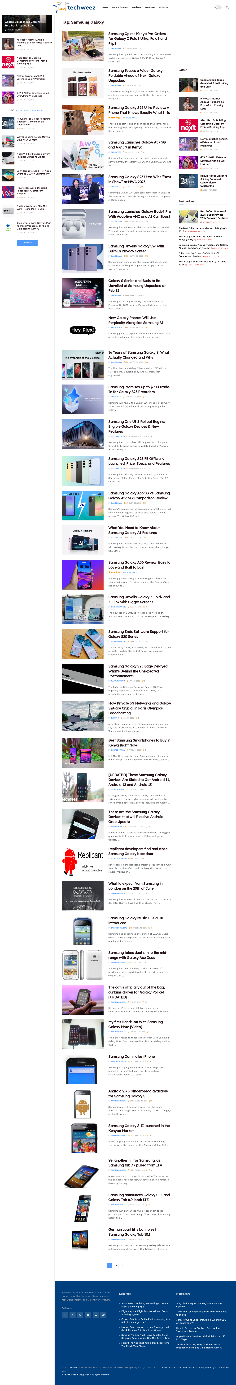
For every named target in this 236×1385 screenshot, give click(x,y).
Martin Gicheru (118, 893)
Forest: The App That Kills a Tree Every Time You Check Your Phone (145, 1344)
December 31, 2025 (210, 222)
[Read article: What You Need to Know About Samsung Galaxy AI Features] (83, 540)
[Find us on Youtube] (88, 1315)
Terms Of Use (168, 1367)
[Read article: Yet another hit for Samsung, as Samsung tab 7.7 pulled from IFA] (83, 1173)
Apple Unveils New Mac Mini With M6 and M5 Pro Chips (32, 207)
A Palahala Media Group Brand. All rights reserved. (86, 1375)
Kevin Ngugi (116, 327)
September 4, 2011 (138, 1170)
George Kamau (118, 750)
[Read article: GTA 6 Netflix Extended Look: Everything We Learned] (188, 162)
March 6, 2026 (131, 187)
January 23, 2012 (137, 1032)
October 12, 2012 (139, 928)
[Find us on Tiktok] (103, 1315)
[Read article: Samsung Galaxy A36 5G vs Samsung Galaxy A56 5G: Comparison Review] (83, 505)
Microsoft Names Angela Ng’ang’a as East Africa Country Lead (34, 42)
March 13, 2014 (137, 859)
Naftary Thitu (118, 436)
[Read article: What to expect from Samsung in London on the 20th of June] (83, 896)
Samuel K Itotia (118, 1061)
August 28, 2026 (210, 91)
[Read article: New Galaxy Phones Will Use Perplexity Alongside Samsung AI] (83, 330)
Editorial (163, 7)
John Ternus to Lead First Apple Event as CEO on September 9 (34, 172)
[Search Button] (227, 7)
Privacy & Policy (206, 1367)
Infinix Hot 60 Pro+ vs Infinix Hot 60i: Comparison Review (199, 255)
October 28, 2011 (137, 1061)
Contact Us (223, 1367)
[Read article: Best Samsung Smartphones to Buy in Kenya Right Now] (83, 753)
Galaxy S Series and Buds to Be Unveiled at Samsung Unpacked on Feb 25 (137, 285)
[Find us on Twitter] (73, 1315)
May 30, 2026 (128, 718)
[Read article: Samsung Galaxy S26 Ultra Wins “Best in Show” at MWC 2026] (83, 189)
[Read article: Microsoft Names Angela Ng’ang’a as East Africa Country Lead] (188, 104)
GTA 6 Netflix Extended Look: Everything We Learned (33, 94)
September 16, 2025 (137, 436)
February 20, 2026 (134, 362)
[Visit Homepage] (74, 7)
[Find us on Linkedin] (96, 1315)
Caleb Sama (131, 118)
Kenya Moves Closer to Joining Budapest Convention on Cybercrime (34, 121)
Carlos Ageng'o (119, 859)
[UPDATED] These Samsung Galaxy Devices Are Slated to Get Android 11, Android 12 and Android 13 (139, 780)
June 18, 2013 (135, 893)
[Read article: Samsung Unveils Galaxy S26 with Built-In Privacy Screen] (83, 258)
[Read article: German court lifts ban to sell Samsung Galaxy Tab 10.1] (83, 1242)
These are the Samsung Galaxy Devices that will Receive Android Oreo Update (135, 817)
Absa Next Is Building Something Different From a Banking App (32, 60)
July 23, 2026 (130, 48)
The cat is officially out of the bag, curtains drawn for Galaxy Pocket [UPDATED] (136, 992)
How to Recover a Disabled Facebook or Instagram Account (32, 190)
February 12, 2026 (132, 397)
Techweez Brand (186, 1367)
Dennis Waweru (118, 607)
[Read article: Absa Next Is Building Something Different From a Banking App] (188, 125)
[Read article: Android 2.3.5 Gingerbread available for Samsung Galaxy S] (83, 1103)
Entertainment (120, 7)
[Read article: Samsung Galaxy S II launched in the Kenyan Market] (83, 1138)
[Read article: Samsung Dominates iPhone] (83, 1069)
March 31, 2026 (131, 152)
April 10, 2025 (135, 641)
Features (150, 7)
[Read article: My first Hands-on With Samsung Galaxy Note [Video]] (83, 1034)
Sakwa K (115, 718)
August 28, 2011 (136, 1205)
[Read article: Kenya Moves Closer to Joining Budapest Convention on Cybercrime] (188, 181)
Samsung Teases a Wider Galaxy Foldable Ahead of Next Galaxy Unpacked (135, 75)
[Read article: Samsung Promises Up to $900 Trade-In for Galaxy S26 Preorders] (83, 399)
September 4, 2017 (135, 827)
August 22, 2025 (133, 538)
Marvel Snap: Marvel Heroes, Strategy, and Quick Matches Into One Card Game (145, 1329)
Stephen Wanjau (119, 928)
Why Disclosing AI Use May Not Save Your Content (34, 138)
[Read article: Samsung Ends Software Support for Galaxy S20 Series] (83, 644)
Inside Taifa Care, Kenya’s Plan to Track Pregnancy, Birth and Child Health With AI (34, 226)
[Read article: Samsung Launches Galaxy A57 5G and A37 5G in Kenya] (83, 155)
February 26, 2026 (134, 221)
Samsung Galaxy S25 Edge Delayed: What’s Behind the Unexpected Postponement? (138, 671)
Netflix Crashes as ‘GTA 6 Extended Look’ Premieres (31, 77)
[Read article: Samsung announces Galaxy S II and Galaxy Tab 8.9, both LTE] (83, 1207)
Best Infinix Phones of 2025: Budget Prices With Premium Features (214, 215)
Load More (27, 243)
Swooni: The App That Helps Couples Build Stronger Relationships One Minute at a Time (145, 1337)
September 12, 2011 (138, 1101)
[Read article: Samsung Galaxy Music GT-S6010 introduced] (83, 930)
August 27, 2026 (209, 190)
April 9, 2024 (134, 750)
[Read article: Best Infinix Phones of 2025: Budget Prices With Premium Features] (188, 216)
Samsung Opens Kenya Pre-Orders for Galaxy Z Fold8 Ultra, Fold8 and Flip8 (137, 38)
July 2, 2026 (130, 85)
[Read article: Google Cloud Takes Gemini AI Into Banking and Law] (188, 85)
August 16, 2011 (136, 1239)
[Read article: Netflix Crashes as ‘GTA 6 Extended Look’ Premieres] (188, 144)
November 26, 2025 (196, 231)
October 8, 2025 (204, 240)
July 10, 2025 (135, 607)
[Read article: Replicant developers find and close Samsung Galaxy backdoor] (83, 861)
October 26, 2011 (137, 1135)
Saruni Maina (117, 827)
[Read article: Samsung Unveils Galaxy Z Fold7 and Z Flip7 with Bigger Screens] (83, 609)
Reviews (136, 7)
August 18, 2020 (136, 790)
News (105, 7)
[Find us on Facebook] (65, 1315)
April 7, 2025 (134, 681)
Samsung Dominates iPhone (131, 1056)
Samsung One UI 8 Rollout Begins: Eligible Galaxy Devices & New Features (136, 426)
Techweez (116, 48)
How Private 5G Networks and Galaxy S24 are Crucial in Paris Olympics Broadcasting (139, 708)
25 (145, 1002)
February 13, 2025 (195, 265)
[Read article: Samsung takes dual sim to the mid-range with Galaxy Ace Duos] (83, 965)
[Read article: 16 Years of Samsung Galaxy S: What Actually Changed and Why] (83, 365)
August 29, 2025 (133, 503)
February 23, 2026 (133, 295)
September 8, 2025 (137, 468)
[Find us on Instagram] (80, 1315)
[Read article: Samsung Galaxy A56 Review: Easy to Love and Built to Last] (83, 575)
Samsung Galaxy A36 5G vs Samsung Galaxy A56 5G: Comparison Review (203, 246)
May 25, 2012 (135, 963)
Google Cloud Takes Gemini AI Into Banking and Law (24, 23)
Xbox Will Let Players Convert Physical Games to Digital (33, 155)
